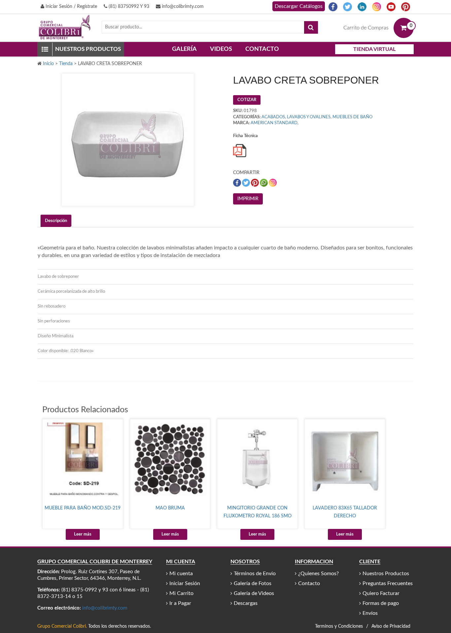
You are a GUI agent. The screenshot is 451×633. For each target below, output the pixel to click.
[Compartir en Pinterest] (255, 183)
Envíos (370, 613)
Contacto (262, 49)
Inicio (48, 63)
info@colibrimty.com (182, 6)
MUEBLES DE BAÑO (352, 117)
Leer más (82, 534)
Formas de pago (381, 603)
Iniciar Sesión (184, 583)
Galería (184, 49)
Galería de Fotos (252, 583)
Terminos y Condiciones (339, 626)
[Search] (311, 27)
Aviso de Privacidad (390, 626)
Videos (221, 49)
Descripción (56, 221)
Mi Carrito (181, 593)
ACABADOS (273, 117)
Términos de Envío (255, 573)
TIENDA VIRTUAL (374, 49)
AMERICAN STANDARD (274, 123)
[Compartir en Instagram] (273, 183)
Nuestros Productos (386, 573)
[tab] (56, 220)
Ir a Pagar (180, 603)
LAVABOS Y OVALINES (308, 117)
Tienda (66, 63)
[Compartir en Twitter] (246, 183)
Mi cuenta (181, 573)
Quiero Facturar (381, 593)
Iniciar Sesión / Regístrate (70, 6)
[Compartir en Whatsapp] (264, 183)
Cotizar (246, 100)
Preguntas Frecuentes (388, 583)
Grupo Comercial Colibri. (62, 626)
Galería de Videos (254, 593)
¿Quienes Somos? (318, 573)
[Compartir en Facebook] (237, 183)
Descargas (246, 603)
